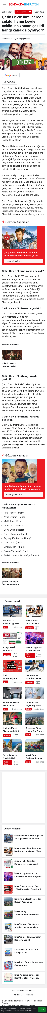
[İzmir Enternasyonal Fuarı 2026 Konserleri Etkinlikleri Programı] (12, 672)
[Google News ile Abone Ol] (11, 75)
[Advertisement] (23, 797)
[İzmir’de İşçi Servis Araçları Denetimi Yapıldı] (23, 940)
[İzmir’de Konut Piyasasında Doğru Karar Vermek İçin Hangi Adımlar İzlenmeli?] (12, 725)
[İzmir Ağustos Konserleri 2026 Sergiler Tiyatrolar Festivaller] (23, 978)
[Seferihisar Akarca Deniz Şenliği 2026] (23, 952)
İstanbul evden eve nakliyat (23, 990)
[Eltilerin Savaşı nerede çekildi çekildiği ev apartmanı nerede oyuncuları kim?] (12, 360)
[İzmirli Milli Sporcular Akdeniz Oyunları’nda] (23, 965)
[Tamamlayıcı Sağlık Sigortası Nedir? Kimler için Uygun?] (34, 698)
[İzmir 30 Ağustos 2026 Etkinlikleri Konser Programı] (34, 645)
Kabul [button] (42, 1010)
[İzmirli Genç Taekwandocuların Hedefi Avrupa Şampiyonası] (34, 752)
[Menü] (4, 4)
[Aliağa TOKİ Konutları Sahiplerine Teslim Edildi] (12, 645)
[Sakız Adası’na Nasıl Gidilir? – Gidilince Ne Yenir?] (12, 752)
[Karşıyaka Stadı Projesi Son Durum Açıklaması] (34, 725)
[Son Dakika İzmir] (23, 4)
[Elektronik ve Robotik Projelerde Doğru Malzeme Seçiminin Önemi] (34, 672)
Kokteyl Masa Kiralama (23, 995)
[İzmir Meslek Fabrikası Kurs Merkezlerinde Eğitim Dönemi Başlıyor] (34, 617)
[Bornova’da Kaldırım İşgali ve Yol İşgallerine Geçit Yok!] (12, 617)
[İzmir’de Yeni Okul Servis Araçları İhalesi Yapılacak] (23, 927)
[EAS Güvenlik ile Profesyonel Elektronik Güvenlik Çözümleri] (12, 698)
